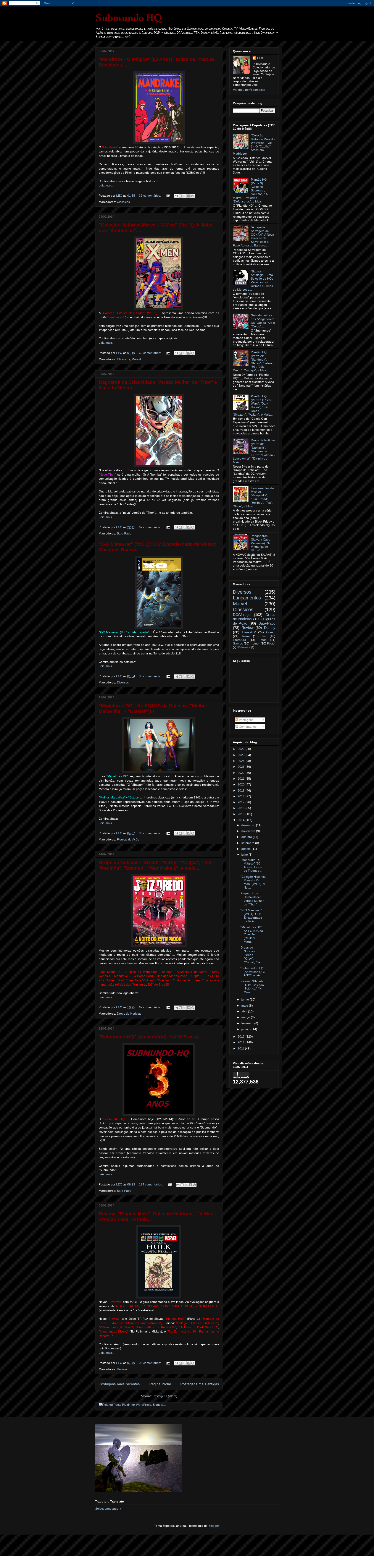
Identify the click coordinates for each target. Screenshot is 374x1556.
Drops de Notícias (129, 1013)
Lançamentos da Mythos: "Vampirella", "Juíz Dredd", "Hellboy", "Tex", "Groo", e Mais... (253, 497)
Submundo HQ (128, 18)
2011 (241, 1048)
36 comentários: (150, 833)
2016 (241, 808)
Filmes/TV (249, 632)
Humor (255, 643)
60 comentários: (150, 353)
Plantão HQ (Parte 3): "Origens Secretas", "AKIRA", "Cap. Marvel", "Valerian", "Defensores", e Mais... (252, 190)
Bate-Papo (124, 533)
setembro (248, 843)
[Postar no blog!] (180, 196)
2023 (241, 766)
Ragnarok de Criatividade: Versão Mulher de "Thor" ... (252, 899)
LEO (260, 58)
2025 (241, 755)
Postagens (245, 720)
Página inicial (160, 1384)
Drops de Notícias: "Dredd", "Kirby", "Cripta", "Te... (251, 955)
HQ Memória (243, 647)
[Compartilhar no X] (184, 196)
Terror (246, 636)
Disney (269, 628)
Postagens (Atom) (165, 1396)
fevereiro (247, 1023)
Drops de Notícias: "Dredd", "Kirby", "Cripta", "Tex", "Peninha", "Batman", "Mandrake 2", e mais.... (157, 865)
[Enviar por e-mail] (176, 196)
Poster (271, 643)
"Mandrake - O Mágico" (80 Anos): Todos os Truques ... (251, 865)
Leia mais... (106, 185)
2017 (241, 802)
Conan (270, 632)
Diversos (123, 682)
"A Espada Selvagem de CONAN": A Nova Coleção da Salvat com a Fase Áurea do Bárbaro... (253, 236)
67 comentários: (150, 527)
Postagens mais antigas (199, 1384)
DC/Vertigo (241, 615)
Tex (264, 636)
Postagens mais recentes (119, 1384)
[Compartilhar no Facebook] (188, 196)
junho (245, 999)
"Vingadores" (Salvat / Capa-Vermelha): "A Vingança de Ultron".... (261, 543)
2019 (241, 790)
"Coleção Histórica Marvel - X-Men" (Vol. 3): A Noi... (253, 882)
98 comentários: (150, 1363)
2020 (241, 784)
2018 (241, 796)
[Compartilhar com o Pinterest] (192, 196)
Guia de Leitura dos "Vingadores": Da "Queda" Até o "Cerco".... (263, 321)
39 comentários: (150, 195)
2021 (241, 778)
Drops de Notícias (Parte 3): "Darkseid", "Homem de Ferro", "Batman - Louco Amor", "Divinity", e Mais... (254, 451)
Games (238, 643)
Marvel (136, 359)
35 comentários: (150, 676)
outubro (247, 837)
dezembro (248, 825)
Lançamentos (247, 598)
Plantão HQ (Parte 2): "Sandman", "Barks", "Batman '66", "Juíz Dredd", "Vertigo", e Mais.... (253, 361)
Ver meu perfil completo (249, 89)
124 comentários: (151, 1184)
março (246, 1017)
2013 (241, 1036)
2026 (241, 749)
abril (244, 1011)
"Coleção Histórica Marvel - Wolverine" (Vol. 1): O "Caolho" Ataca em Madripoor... (254, 144)
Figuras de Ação (128, 839)
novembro (248, 831)
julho (245, 854)
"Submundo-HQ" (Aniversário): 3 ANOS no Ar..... (152, 1036)
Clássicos (123, 202)
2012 (241, 1042)
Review (122, 1369)
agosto (246, 848)
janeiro (246, 1029)
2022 (241, 772)
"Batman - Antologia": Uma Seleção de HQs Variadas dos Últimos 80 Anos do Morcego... (253, 280)
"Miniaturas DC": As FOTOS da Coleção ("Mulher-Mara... (251, 934)
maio (245, 1005)
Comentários (247, 726)
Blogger (213, 1525)
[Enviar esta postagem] (168, 195)
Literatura (239, 639)
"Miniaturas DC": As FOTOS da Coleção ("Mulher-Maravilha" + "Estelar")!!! (154, 708)
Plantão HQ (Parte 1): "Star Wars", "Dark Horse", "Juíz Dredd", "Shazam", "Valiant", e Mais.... (253, 405)
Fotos (262, 639)
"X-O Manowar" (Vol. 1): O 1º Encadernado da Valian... (251, 915)
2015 (241, 814)
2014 (241, 820)
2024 (241, 761)
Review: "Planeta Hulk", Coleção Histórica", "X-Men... (252, 987)
